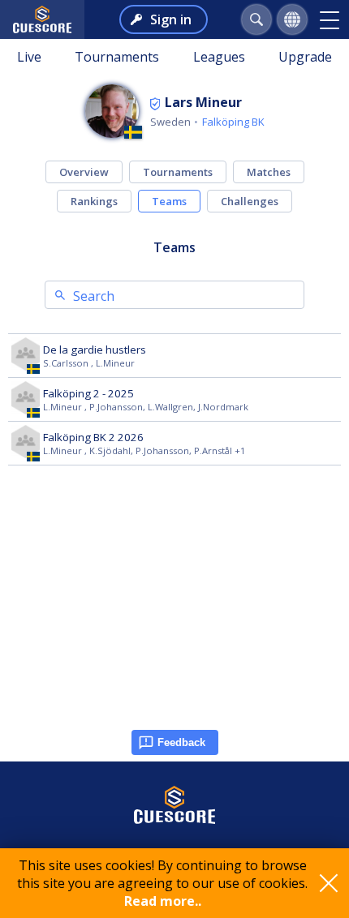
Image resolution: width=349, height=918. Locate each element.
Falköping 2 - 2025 (88, 393)
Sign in (171, 19)
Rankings (94, 201)
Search (93, 296)
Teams (169, 201)
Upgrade (305, 57)
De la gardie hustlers (94, 349)
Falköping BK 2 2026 (93, 437)
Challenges (249, 201)
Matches (269, 172)
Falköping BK (233, 121)
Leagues (219, 57)
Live (29, 57)
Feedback (181, 742)
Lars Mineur (203, 102)
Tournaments (117, 57)
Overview (84, 172)
